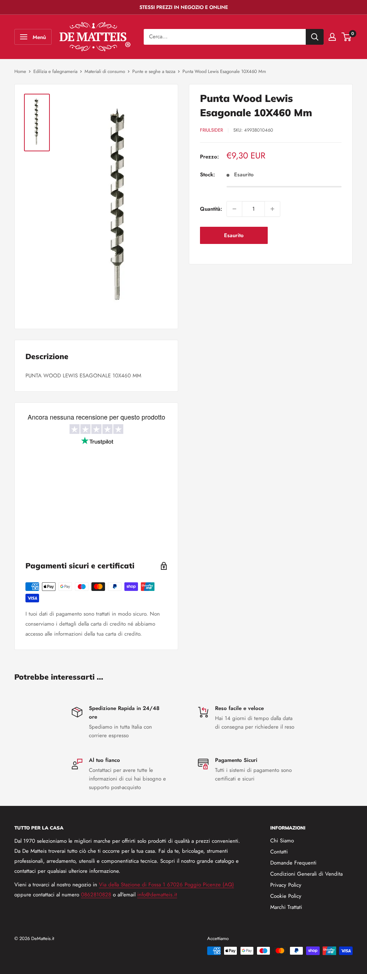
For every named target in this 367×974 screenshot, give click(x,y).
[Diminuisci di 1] (234, 208)
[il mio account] (332, 37)
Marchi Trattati (286, 907)
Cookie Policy (285, 896)
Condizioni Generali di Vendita (306, 874)
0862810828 (96, 895)
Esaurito (234, 235)
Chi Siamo (282, 841)
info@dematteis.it (157, 895)
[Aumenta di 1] (272, 208)
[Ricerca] (315, 37)
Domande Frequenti (293, 863)
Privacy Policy (285, 885)
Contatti (279, 852)
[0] (346, 37)
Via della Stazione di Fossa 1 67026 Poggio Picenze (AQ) (166, 885)
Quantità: (211, 209)
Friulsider (211, 130)
